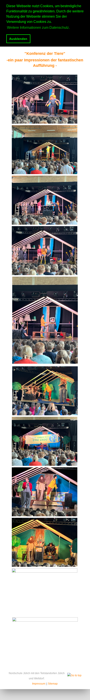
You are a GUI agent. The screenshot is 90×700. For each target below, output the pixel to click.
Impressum (38, 683)
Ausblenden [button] (18, 38)
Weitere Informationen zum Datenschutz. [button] (38, 27)
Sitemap (53, 683)
